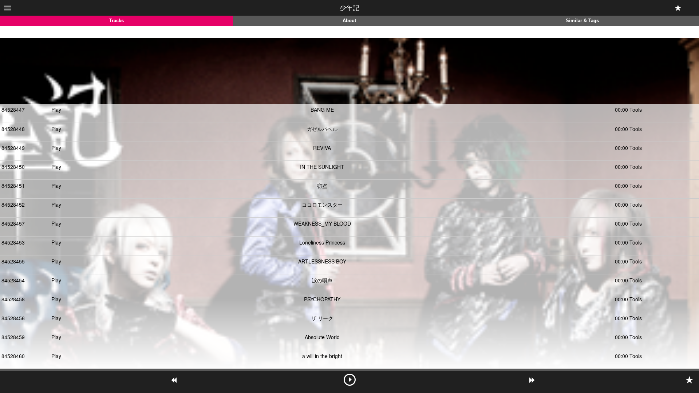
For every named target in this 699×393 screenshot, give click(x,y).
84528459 (13, 337)
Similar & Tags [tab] (582, 20)
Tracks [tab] (116, 20)
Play (56, 109)
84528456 (13, 318)
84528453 (13, 242)
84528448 (13, 128)
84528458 (13, 299)
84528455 (13, 261)
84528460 (13, 356)
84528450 (13, 166)
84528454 (13, 280)
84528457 (13, 223)
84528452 (13, 204)
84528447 (13, 109)
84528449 (13, 147)
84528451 (13, 185)
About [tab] (349, 20)
